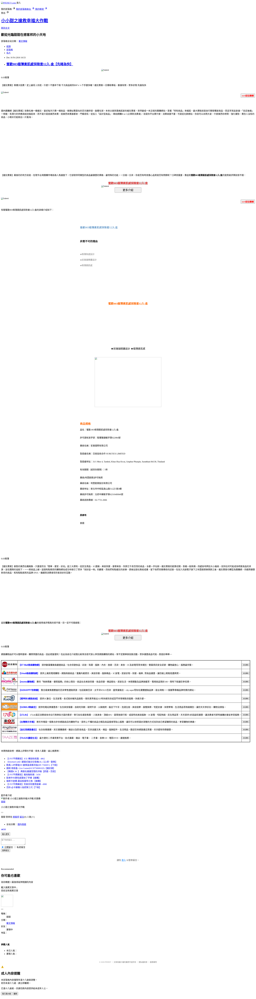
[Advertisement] (105, 142)
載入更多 (5, 834)
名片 (8, 53)
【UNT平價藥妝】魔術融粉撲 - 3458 (23, 774)
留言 (22, 817)
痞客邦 (16, 817)
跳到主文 (5, 28)
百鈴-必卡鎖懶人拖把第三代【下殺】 (23, 787)
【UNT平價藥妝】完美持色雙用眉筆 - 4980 (26, 784)
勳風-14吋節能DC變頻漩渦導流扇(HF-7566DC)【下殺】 (32, 765)
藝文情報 (23, 41)
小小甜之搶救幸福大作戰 (24, 20)
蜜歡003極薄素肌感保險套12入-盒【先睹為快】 (39, 64)
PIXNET (108, 962)
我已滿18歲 (6, 994)
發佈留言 (5, 850)
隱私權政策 (143, 962)
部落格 (9, 50)
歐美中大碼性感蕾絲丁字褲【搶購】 (23, 778)
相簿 (8, 46)
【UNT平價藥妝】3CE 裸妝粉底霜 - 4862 (25, 758)
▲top (3, 829)
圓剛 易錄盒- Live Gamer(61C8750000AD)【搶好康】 (30, 768)
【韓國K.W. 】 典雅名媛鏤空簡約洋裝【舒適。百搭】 (31, 771)
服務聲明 (153, 962)
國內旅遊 (22, 824)
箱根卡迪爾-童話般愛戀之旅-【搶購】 (24, 781)
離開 (15, 994)
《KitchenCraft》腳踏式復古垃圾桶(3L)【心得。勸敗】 (31, 762)
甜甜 (3, 802)
